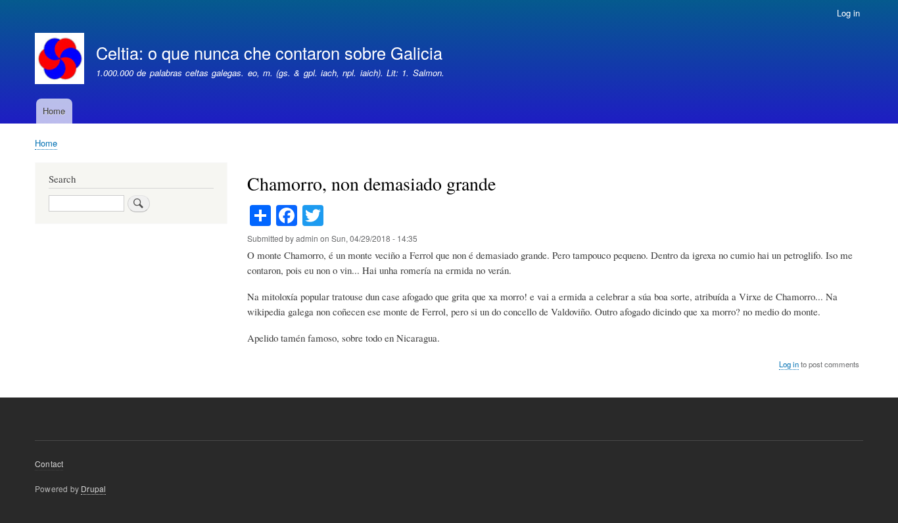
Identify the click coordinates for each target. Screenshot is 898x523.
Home (54, 110)
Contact (49, 463)
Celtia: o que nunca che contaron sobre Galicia (269, 52)
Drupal (93, 488)
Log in (848, 13)
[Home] (59, 60)
